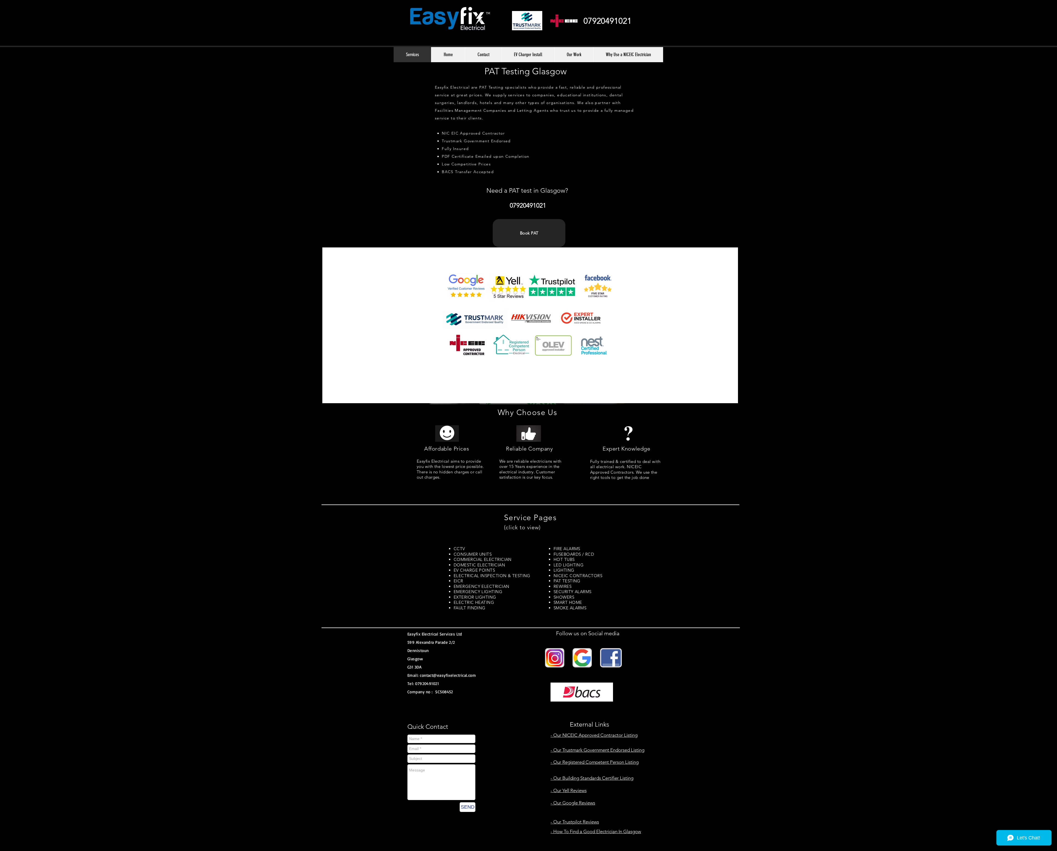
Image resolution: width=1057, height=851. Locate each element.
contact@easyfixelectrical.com (448, 675)
